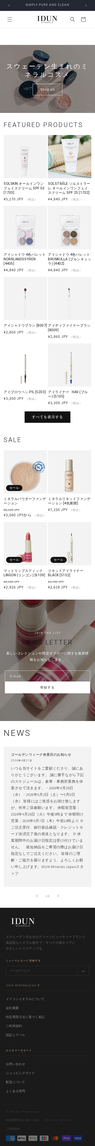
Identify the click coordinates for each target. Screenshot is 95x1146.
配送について (15, 1082)
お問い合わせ (15, 1064)
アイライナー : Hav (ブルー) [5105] (68, 394)
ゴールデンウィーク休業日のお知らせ (41, 754)
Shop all (47, 89)
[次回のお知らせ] (86, 5)
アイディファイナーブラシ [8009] (69, 327)
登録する (47, 687)
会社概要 (12, 1008)
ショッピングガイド (20, 1073)
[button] (9, 19)
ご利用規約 (14, 1026)
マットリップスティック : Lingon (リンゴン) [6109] (24, 573)
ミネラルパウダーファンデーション (25, 501)
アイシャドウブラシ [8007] (25, 325)
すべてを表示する (47, 417)
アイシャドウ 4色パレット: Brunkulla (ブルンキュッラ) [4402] (69, 259)
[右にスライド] (58, 896)
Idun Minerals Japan (28, 1111)
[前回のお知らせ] (9, 5)
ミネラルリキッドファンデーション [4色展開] (69, 501)
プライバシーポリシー (58, 1120)
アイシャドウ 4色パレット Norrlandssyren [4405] (25, 259)
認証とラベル (15, 1035)
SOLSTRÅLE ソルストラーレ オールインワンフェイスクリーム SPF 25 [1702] (69, 188)
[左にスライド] (36, 896)
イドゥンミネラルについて (25, 999)
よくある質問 (15, 1091)
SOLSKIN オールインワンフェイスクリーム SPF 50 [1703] (24, 188)
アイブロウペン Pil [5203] (25, 392)
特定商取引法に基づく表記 (25, 1017)
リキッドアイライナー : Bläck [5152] (66, 573)
